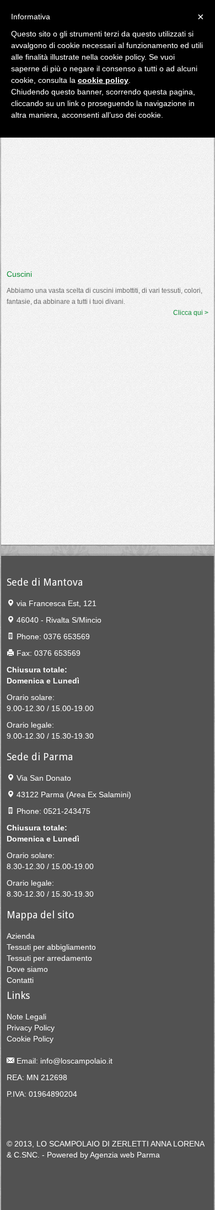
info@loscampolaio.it (76, 1060)
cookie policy (103, 80)
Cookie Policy (30, 1038)
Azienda (21, 936)
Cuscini (19, 274)
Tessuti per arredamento (49, 958)
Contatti (20, 980)
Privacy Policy (31, 1027)
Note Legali (26, 1016)
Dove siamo (27, 969)
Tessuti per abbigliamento (51, 947)
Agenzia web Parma (125, 1154)
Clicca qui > (190, 313)
